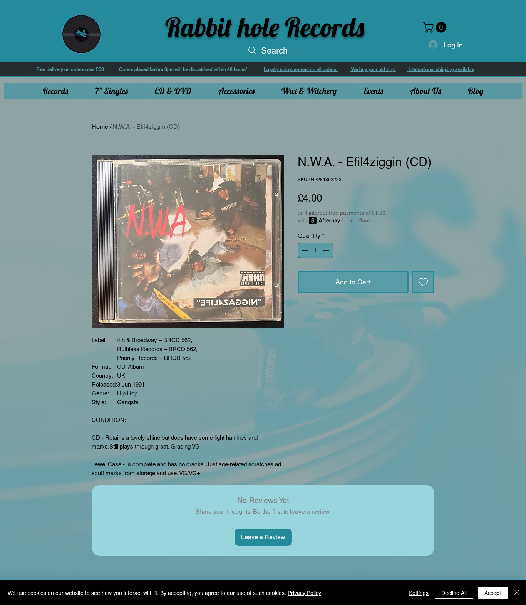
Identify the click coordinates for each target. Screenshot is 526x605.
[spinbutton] (315, 250)
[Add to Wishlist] (423, 282)
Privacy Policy (304, 593)
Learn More (356, 220)
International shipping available (440, 69)
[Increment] (326, 250)
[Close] (516, 593)
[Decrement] (304, 250)
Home (100, 126)
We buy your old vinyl (373, 69)
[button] (436, 27)
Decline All (454, 593)
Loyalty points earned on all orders (301, 69)
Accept (492, 593)
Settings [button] (419, 593)
